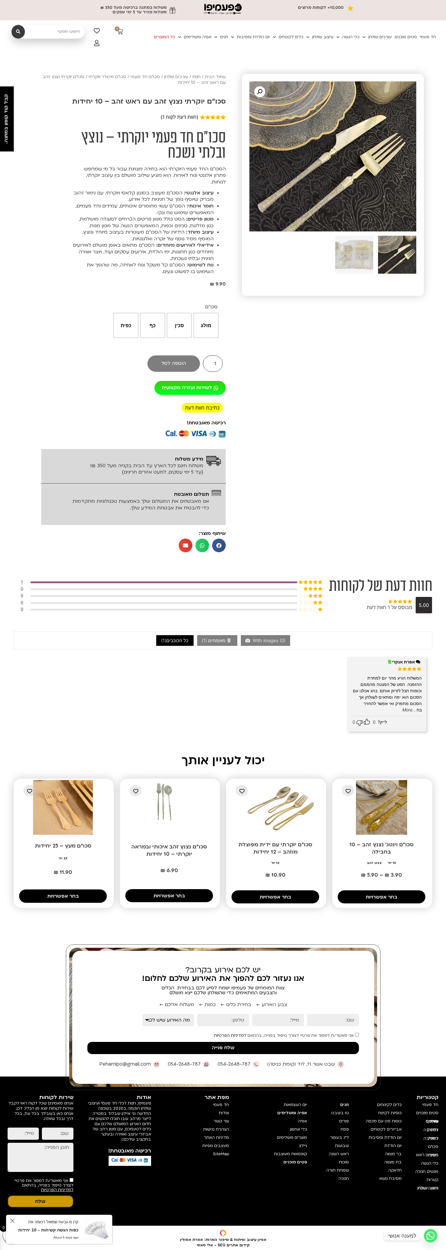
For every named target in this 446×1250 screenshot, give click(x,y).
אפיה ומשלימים (197, 37)
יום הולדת (393, 1146)
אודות (224, 1113)
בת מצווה (393, 1162)
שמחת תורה (337, 1170)
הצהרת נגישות (216, 1129)
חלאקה (395, 1170)
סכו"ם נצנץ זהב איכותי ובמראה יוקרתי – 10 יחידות (169, 850)
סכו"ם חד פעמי (145, 77)
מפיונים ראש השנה (427, 1155)
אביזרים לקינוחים (386, 1129)
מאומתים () (214, 640)
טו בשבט (340, 1113)
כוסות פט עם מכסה (384, 1121)
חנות (196, 77)
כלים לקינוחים (291, 37)
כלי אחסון (298, 1129)
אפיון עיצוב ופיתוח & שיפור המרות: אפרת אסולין (223, 1239)
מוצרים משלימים (292, 1137)
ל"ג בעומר (339, 1137)
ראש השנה (339, 1154)
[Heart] (97, 31)
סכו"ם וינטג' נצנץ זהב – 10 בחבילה (382, 848)
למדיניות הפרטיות (230, 1035)
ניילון (303, 1146)
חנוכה (344, 1178)
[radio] (206, 325)
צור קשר (221, 1121)
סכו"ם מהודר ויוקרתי (107, 77)
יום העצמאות (295, 1105)
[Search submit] (18, 32)
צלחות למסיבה (431, 1130)
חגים (224, 37)
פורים (344, 1121)
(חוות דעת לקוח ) (179, 117)
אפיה (302, 1121)
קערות (432, 1180)
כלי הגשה (351, 37)
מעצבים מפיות (215, 1146)
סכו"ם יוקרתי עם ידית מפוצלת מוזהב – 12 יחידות (275, 848)
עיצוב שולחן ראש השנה (427, 1188)
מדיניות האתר (216, 1137)
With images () (269, 640)
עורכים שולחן (380, 37)
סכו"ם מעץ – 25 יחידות (63, 845)
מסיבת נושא (390, 1178)
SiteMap (221, 1154)
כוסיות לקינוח (390, 1113)
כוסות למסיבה (431, 1138)
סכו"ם (211, 307)
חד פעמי (428, 37)
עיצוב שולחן (322, 37)
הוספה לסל (173, 363)
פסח (345, 1129)
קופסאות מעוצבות (290, 1154)
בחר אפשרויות (381, 897)
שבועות (342, 1146)
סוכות (344, 1162)
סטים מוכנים (406, 37)
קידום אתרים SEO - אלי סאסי (223, 1245)
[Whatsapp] (430, 1235)
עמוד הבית (215, 77)
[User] (97, 43)
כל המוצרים (164, 37)
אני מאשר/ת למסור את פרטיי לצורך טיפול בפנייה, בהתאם (284, 1035)
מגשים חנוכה (426, 1171)
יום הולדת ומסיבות (253, 37)
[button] (259, 91)
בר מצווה (393, 1154)
